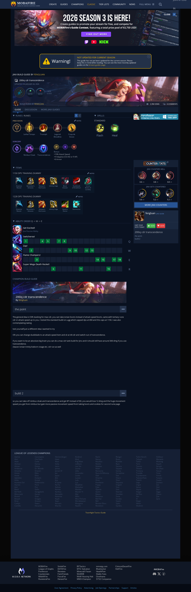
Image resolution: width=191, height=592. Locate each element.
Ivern (57, 466)
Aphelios (18, 478)
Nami (98, 457)
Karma (58, 489)
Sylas (118, 503)
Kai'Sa (57, 485)
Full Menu (145, 4)
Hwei (57, 459)
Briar (16, 501)
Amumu (17, 471)
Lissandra (79, 473)
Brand (17, 496)
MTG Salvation (83, 569)
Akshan (17, 464)
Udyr (138, 482)
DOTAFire (62, 569)
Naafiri (78, 506)
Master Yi (79, 492)
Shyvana (119, 482)
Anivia (17, 473)
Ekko (37, 473)
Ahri (16, 459)
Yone (158, 473)
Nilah (98, 468)
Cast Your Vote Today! (139, 226)
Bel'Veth (17, 492)
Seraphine (120, 473)
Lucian (78, 478)
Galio (37, 489)
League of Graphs (46, 569)
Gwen (37, 503)
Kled (77, 459)
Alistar (17, 466)
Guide (18, 109)
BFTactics (81, 566)
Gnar (37, 496)
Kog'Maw (79, 461)
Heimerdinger (61, 457)
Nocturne (99, 471)
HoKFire (118, 569)
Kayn (57, 501)
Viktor (138, 503)
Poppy (98, 485)
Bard (16, 489)
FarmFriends (63, 574)
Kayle (57, 499)
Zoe (157, 496)
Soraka (119, 499)
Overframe (100, 576)
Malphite (79, 485)
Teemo (139, 466)
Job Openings (101, 588)
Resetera (61, 571)
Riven (118, 459)
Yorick (158, 475)
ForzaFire (62, 576)
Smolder (119, 494)
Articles (133, 588)
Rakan (98, 494)
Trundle (139, 473)
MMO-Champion (84, 579)
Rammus (99, 496)
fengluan (39, 74)
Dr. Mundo (39, 468)
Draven (38, 471)
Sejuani (119, 468)
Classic (91, 4)
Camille (17, 506)
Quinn (98, 492)
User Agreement (61, 588)
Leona (77, 468)
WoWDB (80, 574)
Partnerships (114, 588)
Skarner (119, 492)
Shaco (118, 478)
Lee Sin (78, 466)
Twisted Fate (141, 478)
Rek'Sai (98, 499)
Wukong (159, 461)
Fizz (36, 487)
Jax (56, 473)
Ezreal (37, 480)
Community (119, 4)
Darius (37, 464)
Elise (37, 475)
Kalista (58, 487)
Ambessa (18, 468)
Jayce (57, 475)
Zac (157, 485)
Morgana (79, 503)
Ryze (118, 464)
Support (125, 588)
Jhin (56, 478)
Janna (57, 468)
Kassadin (59, 494)
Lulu (77, 480)
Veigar (138, 492)
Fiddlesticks (39, 482)
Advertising (88, 588)
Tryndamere (141, 475)
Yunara (159, 478)
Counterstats (43, 574)
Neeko (98, 464)
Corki (37, 461)
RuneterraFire (44, 579)
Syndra (119, 506)
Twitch (138, 480)
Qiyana (98, 489)
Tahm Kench (141, 457)
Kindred (78, 457)
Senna (118, 471)
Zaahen (159, 482)
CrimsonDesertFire (123, 566)
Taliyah (139, 459)
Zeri (158, 489)
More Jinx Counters (156, 204)
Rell (97, 501)
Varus (138, 487)
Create (53, 4)
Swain (118, 501)
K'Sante (58, 482)
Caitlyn (17, 503)
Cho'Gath (39, 459)
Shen (118, 480)
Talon (138, 461)
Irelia (57, 464)
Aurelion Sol (19, 482)
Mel (76, 494)
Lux (76, 482)
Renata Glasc (101, 503)
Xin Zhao (159, 468)
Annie (16, 475)
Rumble (119, 461)
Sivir (117, 489)
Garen (37, 494)
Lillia (77, 471)
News (132, 4)
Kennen (58, 503)
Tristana (139, 471)
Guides (64, 4)
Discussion (31, 109)
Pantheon (99, 482)
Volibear (159, 457)
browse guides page (97, 65)
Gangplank (39, 492)
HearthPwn (100, 571)
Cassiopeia (39, 457)
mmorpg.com (101, 566)
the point (138, 236)
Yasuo (158, 471)
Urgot (138, 485)
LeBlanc (78, 464)
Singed (118, 485)
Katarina (58, 496)
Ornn (98, 480)
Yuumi (158, 480)
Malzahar (79, 487)
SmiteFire (62, 566)
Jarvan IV (58, 471)
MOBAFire (42, 566)
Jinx (56, 480)
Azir (16, 487)
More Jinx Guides (50, 109)
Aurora (17, 485)
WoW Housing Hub (85, 576)
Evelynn (38, 478)
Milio (77, 496)
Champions (77, 4)
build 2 (137, 238)
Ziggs (158, 492)
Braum (17, 499)
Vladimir (139, 506)
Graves (38, 501)
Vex (137, 496)
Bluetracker (101, 569)
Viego (138, 501)
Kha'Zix (58, 506)
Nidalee (99, 466)
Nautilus (99, 461)
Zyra (158, 499)
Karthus (58, 492)
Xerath (159, 466)
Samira (119, 466)
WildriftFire (43, 576)
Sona (118, 496)
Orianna (99, 478)
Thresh (139, 468)
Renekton (99, 506)
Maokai (78, 489)
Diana (37, 466)
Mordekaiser (80, 501)
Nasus (98, 459)
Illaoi (57, 461)
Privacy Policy (76, 588)
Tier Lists (104, 4)
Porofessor (43, 571)
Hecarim (38, 506)
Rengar (119, 457)
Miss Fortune (80, 499)
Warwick (159, 459)
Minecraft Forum (84, 571)
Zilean (158, 494)
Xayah (158, 464)
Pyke (97, 487)
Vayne (138, 489)
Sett (117, 475)
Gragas (38, 499)
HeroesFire (62, 579)
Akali (16, 461)
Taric (138, 464)
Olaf (97, 475)
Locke (77, 475)
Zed (157, 487)
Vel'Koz (139, 494)
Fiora (37, 485)
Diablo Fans (101, 574)
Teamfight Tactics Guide (96, 512)
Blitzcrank (18, 494)
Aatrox (17, 457)
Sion (117, 487)
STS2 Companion (103, 579)
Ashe (16, 480)
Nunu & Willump (102, 473)
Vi (137, 499)
